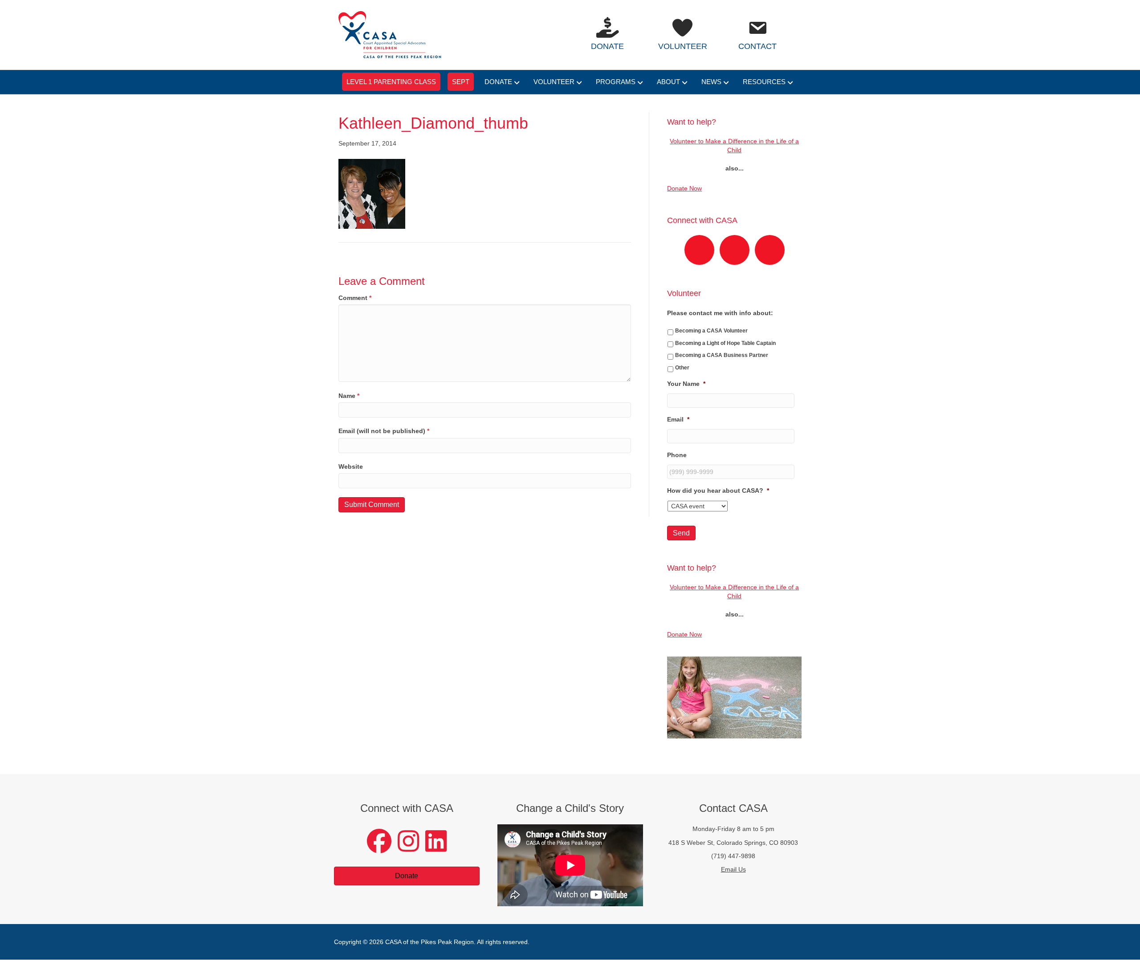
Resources (764, 81)
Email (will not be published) (383, 430)
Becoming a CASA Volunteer (711, 331)
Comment (354, 297)
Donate (498, 81)
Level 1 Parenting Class (391, 81)
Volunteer (553, 81)
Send (681, 533)
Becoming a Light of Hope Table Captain (725, 343)
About (668, 81)
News (711, 81)
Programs (615, 81)
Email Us (733, 869)
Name (348, 395)
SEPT (460, 81)
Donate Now (684, 188)
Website (350, 466)
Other (682, 368)
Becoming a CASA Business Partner (721, 355)
